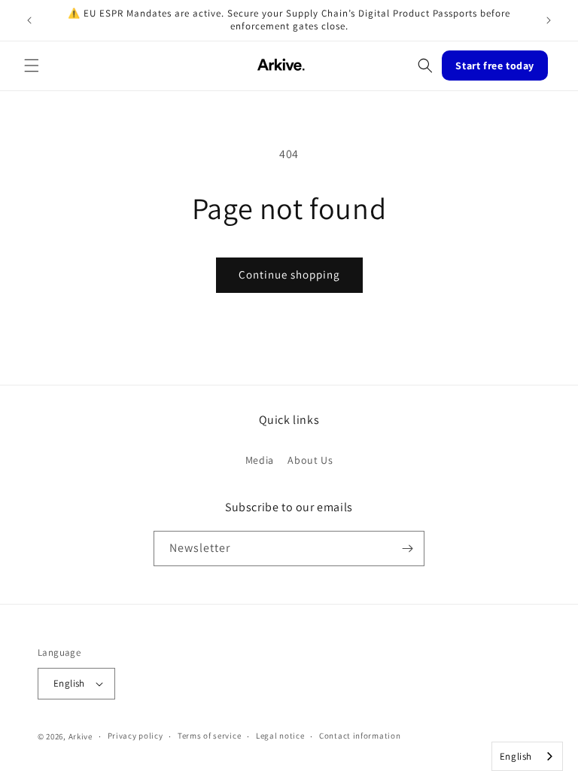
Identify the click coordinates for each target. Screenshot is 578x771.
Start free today (494, 65)
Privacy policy (135, 735)
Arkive (80, 736)
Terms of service (209, 735)
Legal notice (280, 735)
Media (259, 460)
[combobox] (527, 756)
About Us (310, 460)
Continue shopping (289, 274)
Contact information (359, 735)
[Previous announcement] (29, 20)
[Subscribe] (407, 548)
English (516, 756)
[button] (31, 65)
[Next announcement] (548, 20)
